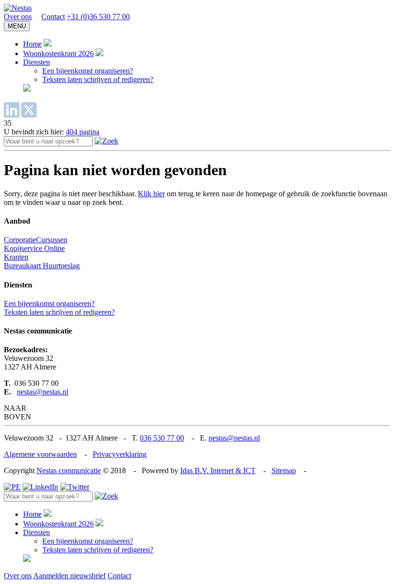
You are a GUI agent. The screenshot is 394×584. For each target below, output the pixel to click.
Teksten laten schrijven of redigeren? (97, 79)
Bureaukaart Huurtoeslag (42, 266)
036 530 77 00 (162, 438)
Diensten (36, 62)
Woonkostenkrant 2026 (58, 53)
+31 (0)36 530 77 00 (98, 16)
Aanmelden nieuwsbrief (69, 576)
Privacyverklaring (120, 454)
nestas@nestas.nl (42, 392)
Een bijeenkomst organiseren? (87, 71)
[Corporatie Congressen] (18, 8)
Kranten (16, 257)
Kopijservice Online (34, 248)
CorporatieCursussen (35, 240)
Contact (53, 16)
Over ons (18, 16)
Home (32, 44)
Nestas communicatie (69, 470)
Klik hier (151, 194)
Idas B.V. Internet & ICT (218, 470)
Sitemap (283, 470)
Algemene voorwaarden (40, 454)
